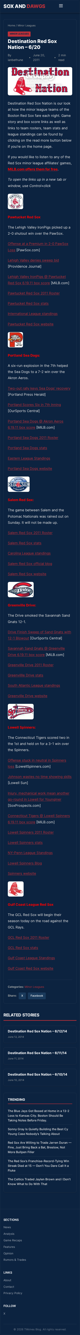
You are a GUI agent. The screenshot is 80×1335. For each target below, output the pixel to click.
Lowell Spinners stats (25, 842)
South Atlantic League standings (34, 685)
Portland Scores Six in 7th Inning (34, 405)
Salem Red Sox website (27, 574)
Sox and (24, 6)
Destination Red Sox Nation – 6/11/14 (37, 1053)
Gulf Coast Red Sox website (30, 968)
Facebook (37, 995)
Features (9, 1246)
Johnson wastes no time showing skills (40, 777)
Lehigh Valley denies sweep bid (33, 260)
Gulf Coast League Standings (31, 958)
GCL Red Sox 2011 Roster (28, 937)
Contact (8, 1286)
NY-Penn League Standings (30, 853)
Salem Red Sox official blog (30, 564)
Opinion (8, 1253)
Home (11, 25)
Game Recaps (12, 1240)
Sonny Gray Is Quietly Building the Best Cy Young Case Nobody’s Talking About (38, 1131)
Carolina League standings (29, 553)
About (7, 1280)
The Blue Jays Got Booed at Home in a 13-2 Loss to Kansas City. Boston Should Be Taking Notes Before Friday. (38, 1115)
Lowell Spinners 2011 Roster (31, 832)
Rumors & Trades (14, 1259)
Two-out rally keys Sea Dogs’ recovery (39, 388)
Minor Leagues (27, 25)
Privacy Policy (12, 1293)
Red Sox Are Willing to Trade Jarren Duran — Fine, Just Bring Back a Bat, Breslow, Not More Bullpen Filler (39, 1147)
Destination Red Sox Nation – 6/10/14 (37, 1074)
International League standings (33, 314)
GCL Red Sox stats (23, 948)
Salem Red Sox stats (24, 543)
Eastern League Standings (29, 458)
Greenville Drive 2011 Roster (31, 665)
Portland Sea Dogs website (30, 468)
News (7, 1227)
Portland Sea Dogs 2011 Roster (33, 438)
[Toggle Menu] (61, 6)
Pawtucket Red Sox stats (28, 303)
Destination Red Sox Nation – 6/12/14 (37, 1031)
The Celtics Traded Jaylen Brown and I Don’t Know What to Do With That (39, 1181)
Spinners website (22, 873)
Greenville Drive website (27, 696)
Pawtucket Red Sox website (31, 324)
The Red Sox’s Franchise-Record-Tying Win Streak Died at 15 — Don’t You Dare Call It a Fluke (38, 1165)
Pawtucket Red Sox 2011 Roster (34, 293)
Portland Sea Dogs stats (27, 448)
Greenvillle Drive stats (25, 675)
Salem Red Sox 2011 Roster (30, 533)
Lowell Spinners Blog (25, 863)
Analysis (8, 1233)
